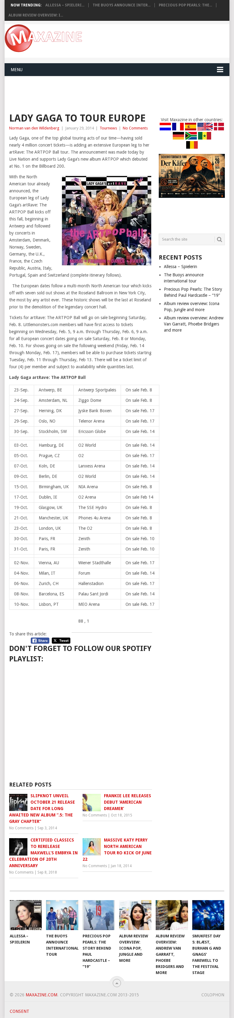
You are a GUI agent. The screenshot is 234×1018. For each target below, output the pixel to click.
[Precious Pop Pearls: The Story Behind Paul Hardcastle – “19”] (99, 915)
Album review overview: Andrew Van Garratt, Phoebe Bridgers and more (193, 324)
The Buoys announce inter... (122, 5)
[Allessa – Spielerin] (26, 915)
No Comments (135, 128)
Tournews (108, 128)
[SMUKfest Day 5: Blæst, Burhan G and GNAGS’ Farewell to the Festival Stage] (208, 915)
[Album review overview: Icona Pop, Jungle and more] (135, 915)
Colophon (212, 994)
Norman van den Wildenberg (34, 128)
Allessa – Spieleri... (64, 5)
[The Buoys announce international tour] (62, 915)
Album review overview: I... (36, 15)
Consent (19, 1011)
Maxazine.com (41, 994)
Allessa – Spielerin (180, 266)
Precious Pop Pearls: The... (185, 5)
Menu (17, 69)
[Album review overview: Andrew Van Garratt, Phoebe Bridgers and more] (172, 915)
